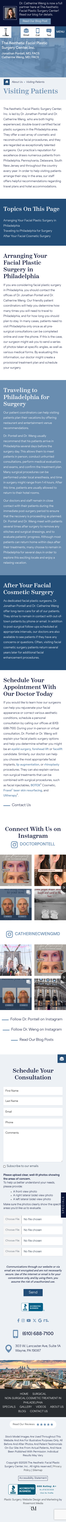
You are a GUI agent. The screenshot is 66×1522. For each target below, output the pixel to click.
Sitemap (37, 1470)
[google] (40, 1321)
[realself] (46, 1321)
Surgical (39, 1394)
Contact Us (39, 1411)
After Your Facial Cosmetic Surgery (27, 236)
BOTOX (35, 785)
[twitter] (34, 1321)
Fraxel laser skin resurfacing (22, 790)
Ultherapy (10, 795)
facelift (57, 749)
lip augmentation (27, 764)
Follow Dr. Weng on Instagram (36, 1029)
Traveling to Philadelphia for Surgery (27, 231)
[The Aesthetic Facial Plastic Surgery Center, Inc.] (33, 1308)
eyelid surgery (21, 749)
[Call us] (37, 32)
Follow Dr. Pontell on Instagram (36, 1019)
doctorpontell (37, 844)
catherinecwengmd (37, 934)
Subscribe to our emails (22, 1166)
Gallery (26, 1407)
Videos (41, 1407)
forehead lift (40, 749)
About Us (17, 82)
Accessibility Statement (33, 1478)
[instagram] (23, 1321)
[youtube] (29, 1321)
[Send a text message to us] (49, 32)
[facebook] (18, 1321)
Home (24, 1394)
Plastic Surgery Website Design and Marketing (31, 1500)
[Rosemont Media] (33, 1510)
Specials (9, 1407)
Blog (22, 1411)
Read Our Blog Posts (36, 1040)
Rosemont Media (33, 1503)
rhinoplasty (51, 764)
